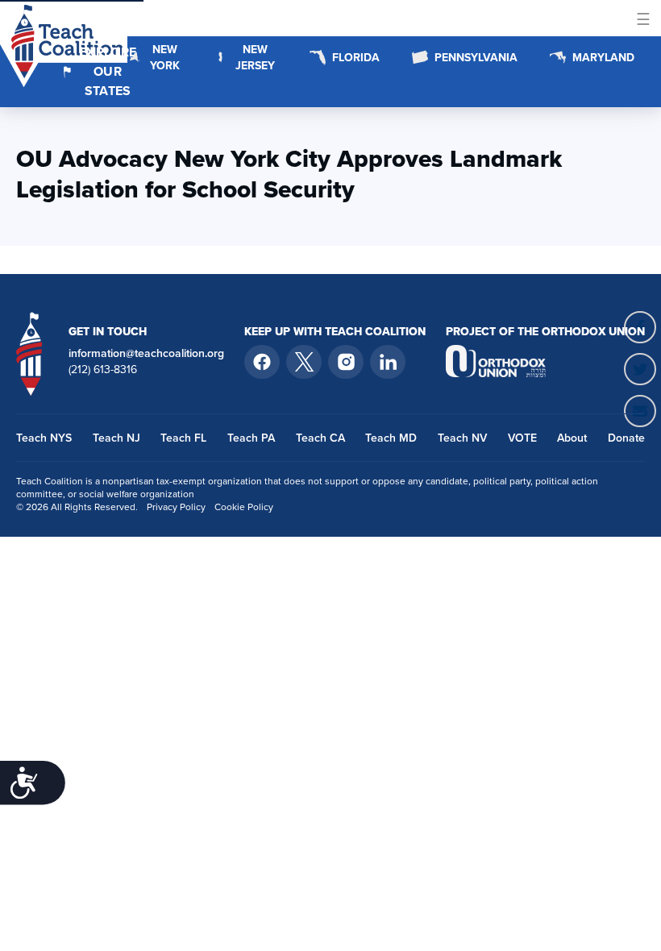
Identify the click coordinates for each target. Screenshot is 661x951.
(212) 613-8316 (103, 369)
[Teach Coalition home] (29, 353)
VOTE (522, 438)
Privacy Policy (176, 506)
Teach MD (391, 438)
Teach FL (183, 438)
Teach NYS (44, 438)
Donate (626, 438)
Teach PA (251, 438)
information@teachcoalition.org (146, 353)
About (572, 438)
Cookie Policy (243, 506)
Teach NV (462, 438)
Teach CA (320, 438)
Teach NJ (116, 438)
